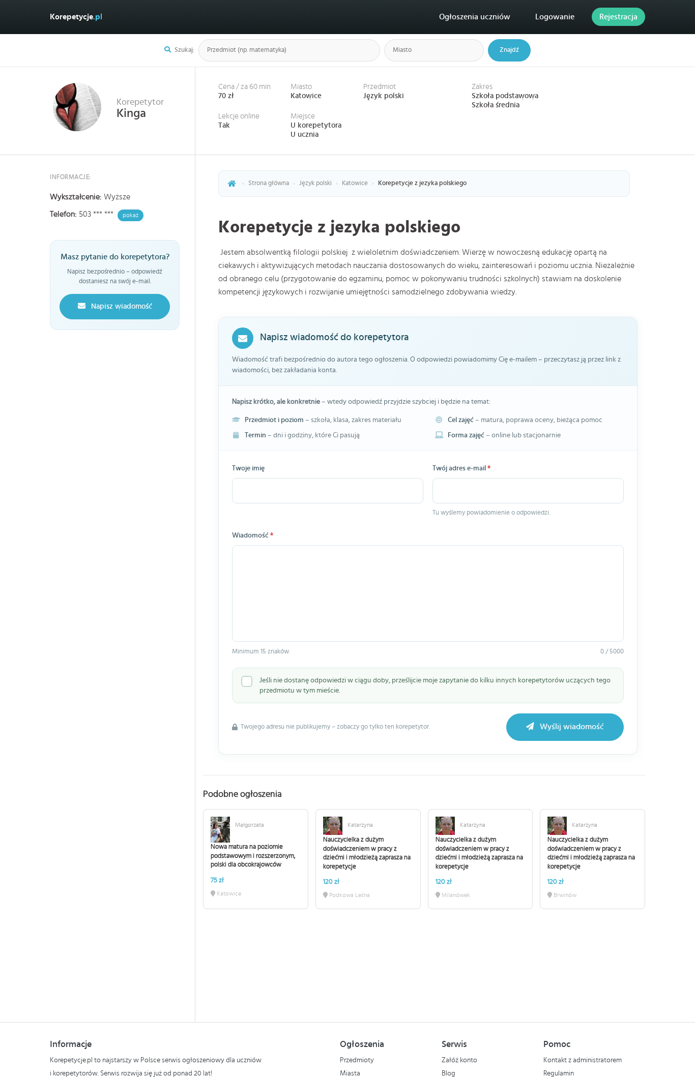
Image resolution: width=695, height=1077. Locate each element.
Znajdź (509, 50)
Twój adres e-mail (461, 468)
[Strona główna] (232, 183)
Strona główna (268, 183)
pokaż (130, 215)
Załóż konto (459, 1060)
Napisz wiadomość (120, 306)
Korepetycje (76, 17)
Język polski (383, 96)
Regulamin (558, 1073)
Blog (448, 1073)
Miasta (350, 1073)
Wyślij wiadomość (571, 727)
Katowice (306, 96)
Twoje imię (248, 468)
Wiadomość (252, 535)
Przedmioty (357, 1060)
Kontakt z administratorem (582, 1060)
